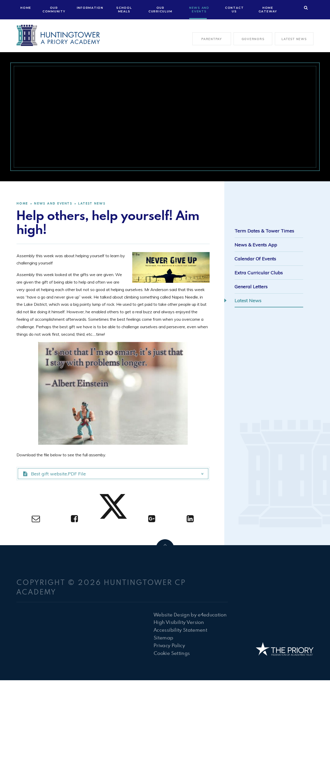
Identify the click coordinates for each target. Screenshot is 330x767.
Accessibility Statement (180, 630)
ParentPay (211, 39)
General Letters (251, 286)
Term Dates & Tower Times (264, 231)
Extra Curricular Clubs (259, 273)
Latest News (294, 39)
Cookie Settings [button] (172, 653)
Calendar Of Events (255, 259)
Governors (253, 39)
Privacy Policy (169, 645)
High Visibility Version (179, 622)
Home (22, 203)
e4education (212, 614)
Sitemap (163, 637)
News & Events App (256, 245)
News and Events (53, 203)
